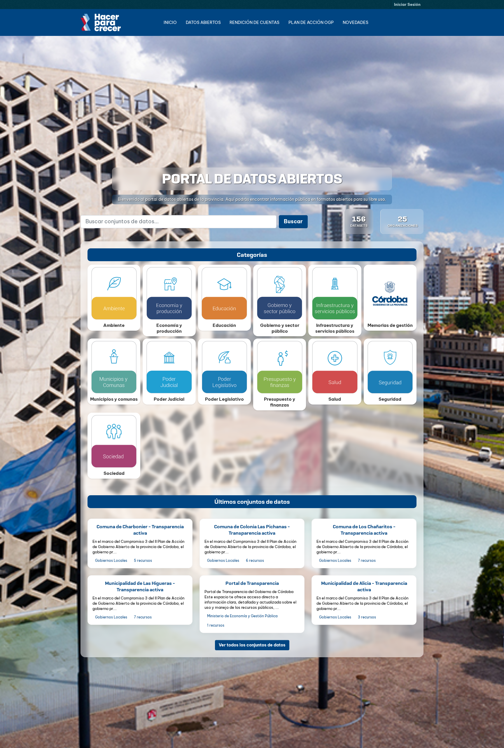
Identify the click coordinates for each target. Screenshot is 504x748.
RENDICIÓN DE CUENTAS (254, 22)
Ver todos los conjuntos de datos (252, 644)
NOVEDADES (355, 22)
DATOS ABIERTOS (203, 22)
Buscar (293, 221)
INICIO (170, 22)
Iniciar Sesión (407, 4)
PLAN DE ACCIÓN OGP (311, 22)
